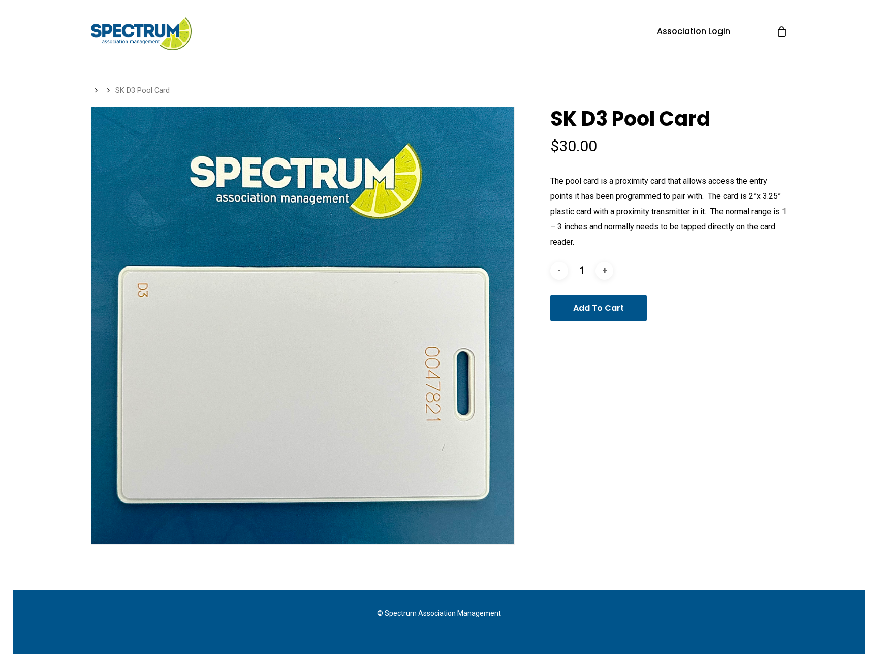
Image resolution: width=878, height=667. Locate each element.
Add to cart (598, 308)
